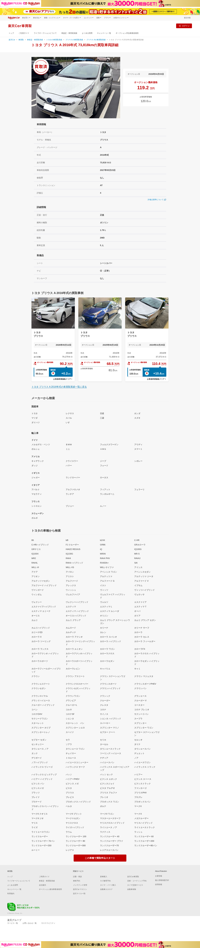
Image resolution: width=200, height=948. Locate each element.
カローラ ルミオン (74, 649)
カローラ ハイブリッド (110, 641)
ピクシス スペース (142, 779)
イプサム (138, 585)
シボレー (138, 461)
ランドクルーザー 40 (109, 836)
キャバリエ (105, 668)
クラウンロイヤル (39, 696)
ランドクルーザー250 (41, 845)
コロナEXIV (36, 714)
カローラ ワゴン (107, 649)
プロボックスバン (142, 802)
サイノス (104, 714)
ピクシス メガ (72, 783)
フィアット (105, 489)
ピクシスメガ (37, 788)
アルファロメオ (73, 489)
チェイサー (71, 753)
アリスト (70, 576)
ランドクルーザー (39, 836)
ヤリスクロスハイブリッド (112, 823)
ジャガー (35, 477)
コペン (34, 709)
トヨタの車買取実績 (54, 40)
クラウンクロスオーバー (77, 684)
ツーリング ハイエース (110, 753)
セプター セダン (38, 740)
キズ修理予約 (105, 881)
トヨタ (34, 413)
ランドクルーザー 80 (75, 841)
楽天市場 (187, 18)
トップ (11, 33)
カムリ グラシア (73, 620)
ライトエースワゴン (40, 832)
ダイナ (137, 744)
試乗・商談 (77, 877)
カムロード (71, 628)
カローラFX (139, 649)
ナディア (104, 758)
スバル (69, 418)
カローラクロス (107, 653)
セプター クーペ (107, 732)
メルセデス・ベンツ (40, 444)
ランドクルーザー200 (144, 841)
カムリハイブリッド (40, 628)
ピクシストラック (142, 783)
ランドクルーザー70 (109, 845)
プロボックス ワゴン (109, 802)
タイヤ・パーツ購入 (108, 885)
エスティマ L (106, 606)
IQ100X (35, 554)
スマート (138, 449)
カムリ (34, 620)
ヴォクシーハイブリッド (77, 602)
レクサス (70, 413)
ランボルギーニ (107, 494)
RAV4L (34, 563)
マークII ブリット (74, 814)
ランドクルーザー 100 (76, 836)
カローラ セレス (141, 637)
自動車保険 (131, 889)
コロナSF (70, 714)
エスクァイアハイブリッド (43, 606)
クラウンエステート (40, 684)
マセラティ (36, 494)
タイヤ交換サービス (135, 885)
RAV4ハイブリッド (74, 563)
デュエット (139, 753)
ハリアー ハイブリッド (42, 779)
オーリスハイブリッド (76, 615)
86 (32, 540)
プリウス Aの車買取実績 (96, 40)
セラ (68, 740)
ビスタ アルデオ (107, 788)
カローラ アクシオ (74, 637)
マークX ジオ (37, 818)
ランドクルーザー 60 (144, 836)
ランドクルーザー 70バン (43, 841)
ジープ (103, 461)
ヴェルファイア (73, 594)
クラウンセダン (38, 688)
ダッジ (34, 465)
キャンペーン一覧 (104, 33)
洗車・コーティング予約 (137, 881)
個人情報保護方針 (162, 880)
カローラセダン (107, 661)
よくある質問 (87, 33)
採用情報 (158, 884)
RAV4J (137, 558)
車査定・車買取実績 (69, 33)
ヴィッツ (104, 590)
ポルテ (103, 806)
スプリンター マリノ (109, 727)
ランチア (70, 494)
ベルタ (69, 806)
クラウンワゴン (73, 696)
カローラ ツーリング (41, 641)
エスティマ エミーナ (41, 611)
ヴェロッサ (139, 594)
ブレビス (70, 797)
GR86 (102, 545)
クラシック (105, 696)
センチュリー (37, 744)
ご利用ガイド (24, 33)
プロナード (36, 802)
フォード (104, 465)
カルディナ (71, 632)
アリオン (35, 576)
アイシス (138, 567)
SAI (135, 563)
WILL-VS (70, 567)
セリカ (103, 740)
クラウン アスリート (75, 676)
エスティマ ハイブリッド (77, 611)
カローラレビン (73, 668)
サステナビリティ (48, 923)
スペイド (70, 732)
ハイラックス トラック (144, 767)
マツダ (34, 418)
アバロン (70, 572)
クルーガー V (140, 700)
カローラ (138, 632)
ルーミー (35, 850)
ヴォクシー (36, 602)
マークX (138, 814)
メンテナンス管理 (80, 885)
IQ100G (138, 549)
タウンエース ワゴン (75, 749)
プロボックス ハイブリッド (78, 802)
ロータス (104, 477)
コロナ (103, 709)
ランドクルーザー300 (76, 845)
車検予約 (76, 881)
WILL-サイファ (107, 567)
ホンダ (137, 413)
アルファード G (107, 581)
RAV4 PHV (105, 558)
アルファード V (141, 581)
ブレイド (35, 797)
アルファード (72, 581)
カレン (103, 632)
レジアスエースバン (109, 850)
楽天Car (12, 40)
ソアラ (69, 744)
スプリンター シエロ (75, 727)
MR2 (33, 558)
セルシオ (138, 740)
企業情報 (158, 876)
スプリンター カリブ (41, 727)
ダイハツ (35, 422)
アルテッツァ (106, 576)
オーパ (137, 611)
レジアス (70, 850)
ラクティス (105, 832)
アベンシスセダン (142, 572)
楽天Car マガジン (80, 889)
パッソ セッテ (106, 774)
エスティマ (71, 606)
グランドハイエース (40, 700)
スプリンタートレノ (40, 732)
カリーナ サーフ (141, 628)
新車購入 (103, 877)
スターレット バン (75, 723)
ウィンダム (36, 594)
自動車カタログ (106, 889)
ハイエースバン (107, 762)
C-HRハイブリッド (40, 545)
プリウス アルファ (108, 792)
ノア (136, 758)
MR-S (137, 554)
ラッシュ (138, 832)
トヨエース (71, 758)
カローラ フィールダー (144, 641)
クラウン (35, 676)
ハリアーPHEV (72, 779)
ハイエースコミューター (77, 762)
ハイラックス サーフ (75, 767)
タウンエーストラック (110, 749)
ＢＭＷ (69, 444)
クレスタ (104, 705)
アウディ (138, 444)
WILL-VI (35, 567)
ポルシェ (35, 449)
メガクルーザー (141, 818)
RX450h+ (104, 563)
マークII (138, 806)
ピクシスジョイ (107, 783)
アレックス (71, 585)
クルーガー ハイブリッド (43, 705)
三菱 (102, 418)
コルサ (69, 709)
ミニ (68, 449)
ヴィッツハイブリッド (144, 590)
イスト (103, 585)
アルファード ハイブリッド (44, 585)
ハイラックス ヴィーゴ (42, 767)
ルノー (103, 506)
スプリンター (140, 723)
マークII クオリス (39, 814)
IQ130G (69, 554)
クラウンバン (140, 688)
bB (67, 540)
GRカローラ (140, 545)
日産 (102, 413)
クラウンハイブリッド (110, 688)
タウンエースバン (142, 749)
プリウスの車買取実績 (74, 40)
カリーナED (36, 632)
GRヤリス (36, 549)
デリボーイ (36, 758)
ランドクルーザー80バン (145, 845)
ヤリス (34, 823)
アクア (34, 572)
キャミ (137, 668)
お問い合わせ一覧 (30, 923)
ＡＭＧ (103, 449)
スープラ (138, 718)
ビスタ (69, 788)
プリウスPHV (140, 792)
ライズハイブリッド (75, 827)
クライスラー (72, 461)
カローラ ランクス (39, 649)
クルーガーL (71, 705)
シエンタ (70, 718)
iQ (101, 549)
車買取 (21, 40)
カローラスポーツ (39, 661)
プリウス (70, 792)
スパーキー (105, 723)
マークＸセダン (73, 818)
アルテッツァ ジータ (143, 576)
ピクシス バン (37, 783)
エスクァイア (140, 602)
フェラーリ (139, 489)
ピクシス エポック (108, 779)
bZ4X (102, 540)
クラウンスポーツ (108, 684)
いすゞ (69, 422)
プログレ (138, 797)
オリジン (104, 615)
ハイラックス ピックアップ (44, 774)
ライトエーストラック (144, 827)
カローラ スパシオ (108, 637)
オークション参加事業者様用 (127, 33)
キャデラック (37, 461)
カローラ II (36, 637)
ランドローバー (73, 477)
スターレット (37, 723)
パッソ (69, 774)
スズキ (137, 418)
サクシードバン (141, 714)
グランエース (140, 696)
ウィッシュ (71, 590)
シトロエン (36, 506)
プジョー (70, 506)
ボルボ (34, 518)
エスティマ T (140, 606)
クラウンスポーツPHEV (145, 684)
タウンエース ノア (39, 749)
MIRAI (103, 554)
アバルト (35, 489)
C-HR (136, 540)
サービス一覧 (12, 923)
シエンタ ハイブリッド (110, 718)
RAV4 (68, 558)
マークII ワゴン (107, 814)
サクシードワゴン (39, 718)
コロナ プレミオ (141, 709)
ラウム (69, 832)
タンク (34, 753)
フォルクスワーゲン (109, 444)
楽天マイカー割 (79, 894)
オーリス (35, 615)
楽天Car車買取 (133, 877)
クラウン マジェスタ (143, 676)
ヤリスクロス (72, 823)
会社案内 (42, 885)
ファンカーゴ (140, 788)
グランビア (71, 700)
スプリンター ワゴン (143, 727)
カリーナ (104, 628)
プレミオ (104, 797)
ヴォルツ (104, 602)
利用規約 (10, 894)
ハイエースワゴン (142, 762)
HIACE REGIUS (73, 549)
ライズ (34, 827)
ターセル (104, 744)
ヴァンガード (37, 590)
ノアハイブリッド (39, 762)
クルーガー (105, 700)
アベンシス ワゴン (108, 572)
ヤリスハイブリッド (143, 823)
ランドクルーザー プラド (111, 841)
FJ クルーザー (72, 545)
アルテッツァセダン (40, 581)
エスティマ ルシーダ (109, 611)
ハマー (69, 465)
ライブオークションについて (45, 33)
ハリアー (138, 774)
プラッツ (35, 792)
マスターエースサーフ (110, 818)
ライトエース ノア (108, 827)
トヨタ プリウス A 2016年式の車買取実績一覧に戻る (59, 387)
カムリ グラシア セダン (145, 620)
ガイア (137, 615)
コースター (139, 705)
